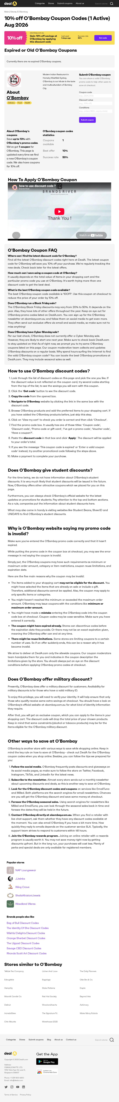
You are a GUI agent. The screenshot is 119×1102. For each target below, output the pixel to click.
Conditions (84, 107)
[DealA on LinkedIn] (23, 1087)
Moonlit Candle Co (12, 996)
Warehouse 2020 (50, 1021)
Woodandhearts (49, 1005)
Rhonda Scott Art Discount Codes (26, 953)
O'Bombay (18, 97)
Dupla (82, 988)
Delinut (7, 1005)
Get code (103, 38)
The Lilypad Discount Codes (23, 943)
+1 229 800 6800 (17, 1078)
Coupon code (85, 92)
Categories (40, 3)
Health (27, 103)
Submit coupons (64, 3)
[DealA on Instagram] (12, 1087)
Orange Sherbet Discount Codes (26, 938)
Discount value (86, 100)
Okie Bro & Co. (86, 979)
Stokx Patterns (48, 988)
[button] (47, 38)
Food (20, 103)
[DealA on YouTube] (17, 1087)
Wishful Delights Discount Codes (26, 933)
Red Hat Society (49, 996)
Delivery (11, 103)
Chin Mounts (10, 1021)
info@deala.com (16, 1080)
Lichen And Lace (49, 971)
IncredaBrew (10, 1013)
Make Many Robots (89, 1013)
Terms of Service (11, 1095)
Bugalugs (46, 979)
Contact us (71, 1039)
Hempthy (8, 988)
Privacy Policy (25, 1095)
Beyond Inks (85, 996)
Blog (49, 1039)
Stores (51, 3)
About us (80, 3)
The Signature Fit (49, 1013)
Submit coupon (87, 120)
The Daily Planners (88, 971)
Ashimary (84, 1005)
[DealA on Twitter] (6, 1087)
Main (6, 11)
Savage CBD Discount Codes (24, 948)
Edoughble (9, 979)
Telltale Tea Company (14, 971)
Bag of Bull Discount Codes (23, 923)
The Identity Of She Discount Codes (27, 928)
